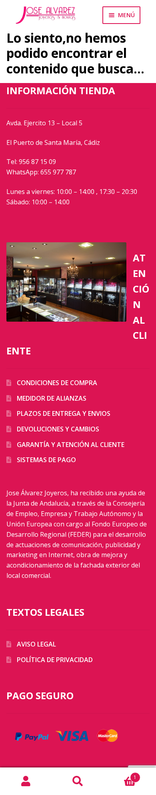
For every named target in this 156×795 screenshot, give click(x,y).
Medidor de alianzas (51, 398)
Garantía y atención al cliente (70, 444)
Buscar (78, 781)
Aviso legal (36, 644)
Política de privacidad (55, 659)
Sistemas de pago (46, 459)
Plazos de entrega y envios (63, 413)
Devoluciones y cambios (58, 429)
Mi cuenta (26, 781)
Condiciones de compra (57, 382)
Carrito (120, 774)
